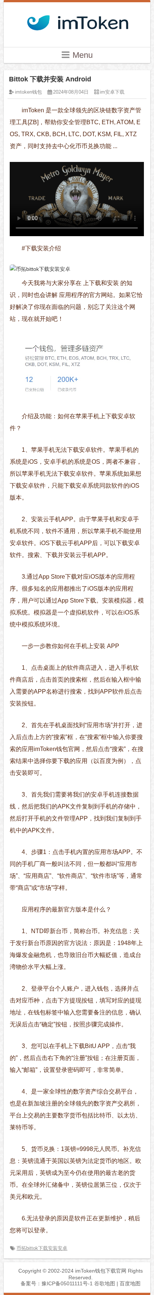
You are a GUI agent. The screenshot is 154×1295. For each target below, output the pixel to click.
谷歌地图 (104, 1283)
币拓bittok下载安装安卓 (41, 1248)
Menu (81, 55)
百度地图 (130, 1283)
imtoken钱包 (28, 92)
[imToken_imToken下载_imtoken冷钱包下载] (77, 21)
